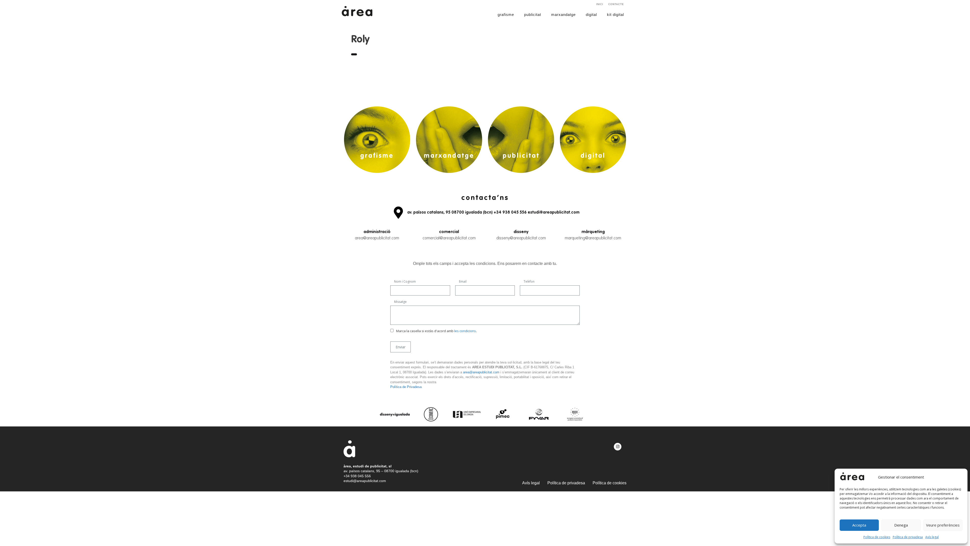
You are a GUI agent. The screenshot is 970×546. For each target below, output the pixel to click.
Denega (901, 525)
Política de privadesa (908, 537)
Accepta (859, 525)
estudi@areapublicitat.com (365, 481)
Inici (599, 4)
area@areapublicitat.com (377, 238)
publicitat (532, 14)
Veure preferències (943, 525)
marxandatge (563, 14)
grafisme (506, 14)
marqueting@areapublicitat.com (593, 238)
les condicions (465, 331)
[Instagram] (617, 446)
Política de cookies (876, 537)
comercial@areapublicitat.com (449, 238)
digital (591, 14)
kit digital (615, 14)
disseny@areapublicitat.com (521, 238)
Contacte (616, 4)
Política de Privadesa (406, 387)
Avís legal (932, 537)
